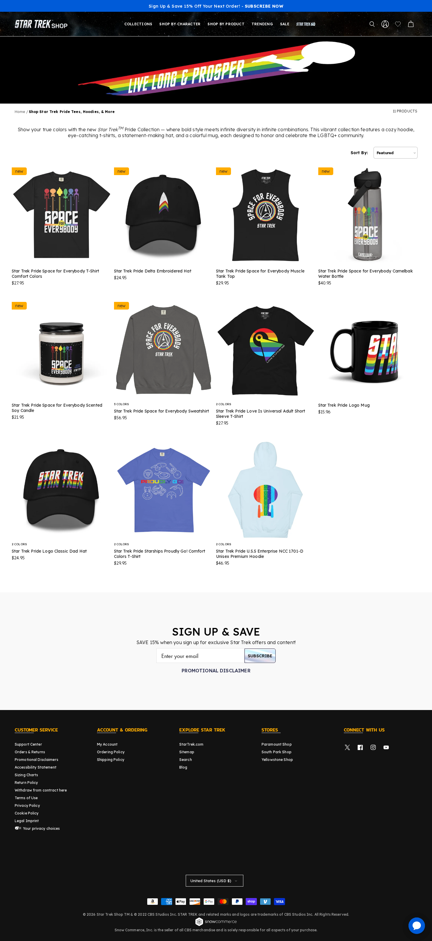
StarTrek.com (191, 744)
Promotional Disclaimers (36, 759)
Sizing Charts (26, 775)
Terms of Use (26, 798)
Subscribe (260, 656)
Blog (183, 767)
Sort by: (359, 152)
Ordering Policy (111, 752)
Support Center (28, 744)
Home (20, 111)
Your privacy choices (41, 828)
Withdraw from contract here (41, 790)
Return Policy (26, 782)
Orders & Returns (30, 752)
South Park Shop (277, 752)
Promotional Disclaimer (216, 671)
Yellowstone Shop (277, 759)
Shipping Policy (110, 759)
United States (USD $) (210, 880)
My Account (107, 744)
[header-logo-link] (42, 24)
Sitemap (186, 752)
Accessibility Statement (35, 767)
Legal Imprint (27, 821)
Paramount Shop (277, 744)
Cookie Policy (27, 813)
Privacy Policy (27, 805)
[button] (372, 24)
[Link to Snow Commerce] (216, 925)
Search (185, 759)
